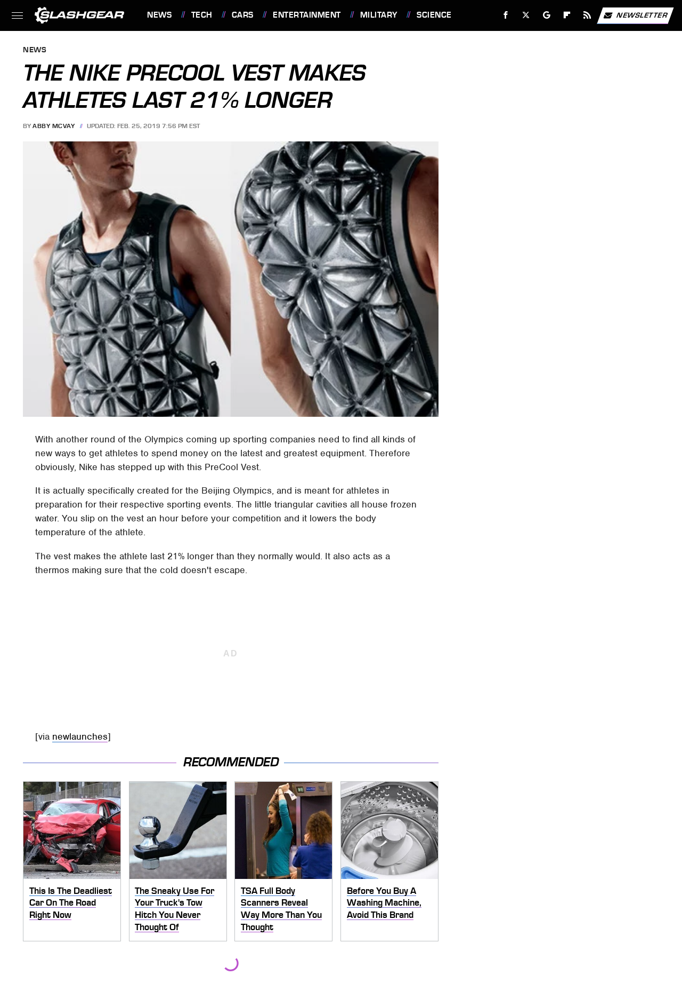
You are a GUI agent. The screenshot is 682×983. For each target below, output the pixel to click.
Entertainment (306, 15)
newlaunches (80, 736)
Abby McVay (54, 126)
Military (378, 15)
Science (434, 15)
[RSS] (587, 15)
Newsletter (642, 15)
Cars (243, 15)
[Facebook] (506, 15)
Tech (202, 15)
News (159, 15)
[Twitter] (526, 15)
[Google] (547, 15)
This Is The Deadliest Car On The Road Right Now (70, 902)
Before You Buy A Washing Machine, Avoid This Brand (384, 902)
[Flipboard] (567, 15)
